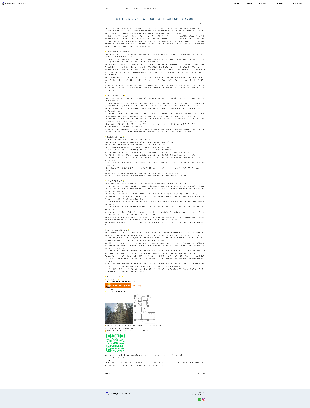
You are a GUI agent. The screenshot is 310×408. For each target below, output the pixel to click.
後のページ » (201, 373)
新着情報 (121, 8)
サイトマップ (199, 392)
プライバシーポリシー (196, 395)
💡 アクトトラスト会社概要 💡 (114, 277)
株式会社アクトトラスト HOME (111, 8)
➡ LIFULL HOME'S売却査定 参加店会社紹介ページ (120, 282)
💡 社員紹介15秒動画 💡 (112, 279)
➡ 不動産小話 (109, 360)
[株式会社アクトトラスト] (14, 3)
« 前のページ (108, 373)
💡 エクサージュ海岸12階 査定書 (115, 292)
